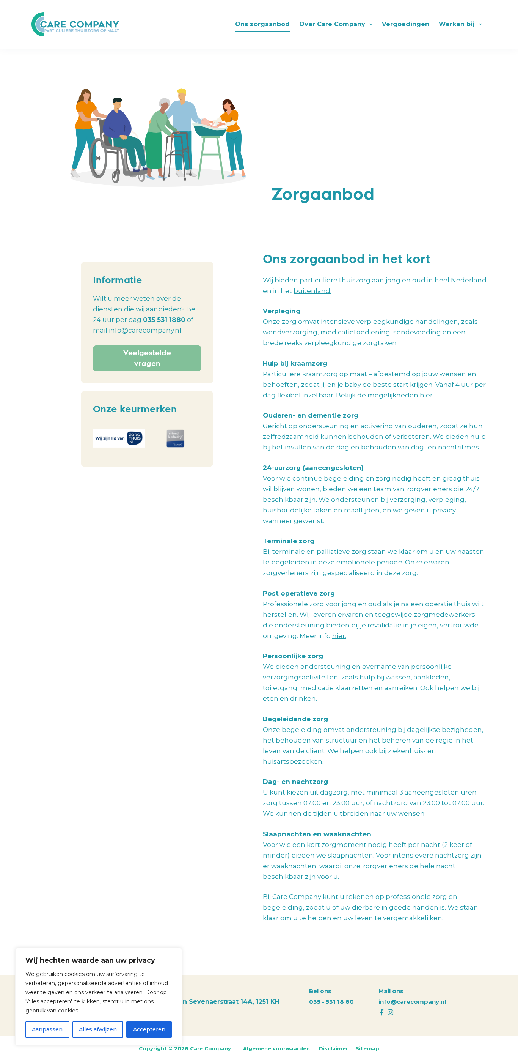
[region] (98, 997)
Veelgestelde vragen (147, 358)
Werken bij (456, 24)
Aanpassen (47, 1029)
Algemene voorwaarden (277, 1048)
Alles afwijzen (98, 1029)
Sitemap (367, 1048)
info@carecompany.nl (412, 1001)
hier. (339, 636)
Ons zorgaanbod (262, 24)
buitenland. (312, 291)
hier (426, 395)
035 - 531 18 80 (331, 1001)
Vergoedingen (405, 24)
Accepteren (149, 1029)
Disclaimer (333, 1048)
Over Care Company (332, 24)
